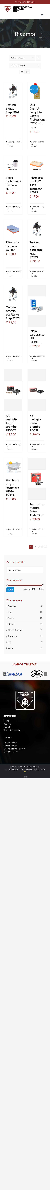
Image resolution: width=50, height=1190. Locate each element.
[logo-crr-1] (18, 7)
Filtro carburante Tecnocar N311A (13, 183)
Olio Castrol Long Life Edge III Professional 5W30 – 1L (38, 113)
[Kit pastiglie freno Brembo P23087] (13, 390)
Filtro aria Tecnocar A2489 (12, 246)
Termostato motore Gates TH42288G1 (37, 509)
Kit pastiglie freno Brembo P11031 (35, 423)
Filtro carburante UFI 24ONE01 (37, 336)
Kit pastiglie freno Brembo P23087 (11, 423)
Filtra (10, 589)
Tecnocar (12, 636)
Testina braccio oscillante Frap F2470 (36, 249)
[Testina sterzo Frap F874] (13, 91)
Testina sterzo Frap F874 (12, 108)
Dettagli (17, 142)
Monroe (11, 624)
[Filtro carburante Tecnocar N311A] (13, 164)
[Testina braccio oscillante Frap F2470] (37, 229)
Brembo (12, 606)
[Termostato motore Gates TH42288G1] (37, 479)
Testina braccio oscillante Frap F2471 (13, 312)
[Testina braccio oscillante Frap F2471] (13, 294)
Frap (10, 612)
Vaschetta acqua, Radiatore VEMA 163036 (12, 487)
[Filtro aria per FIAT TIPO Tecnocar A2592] (37, 164)
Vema (10, 648)
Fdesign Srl (41, 769)
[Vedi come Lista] (27, 71)
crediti (25, 777)
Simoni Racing (15, 630)
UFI (9, 642)
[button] (4, 674)
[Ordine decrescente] (38, 58)
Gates (11, 618)
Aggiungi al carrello (10, 144)
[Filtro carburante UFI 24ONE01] (37, 306)
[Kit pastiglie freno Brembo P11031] (37, 390)
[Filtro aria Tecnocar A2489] (13, 229)
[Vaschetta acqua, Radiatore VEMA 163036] (13, 467)
